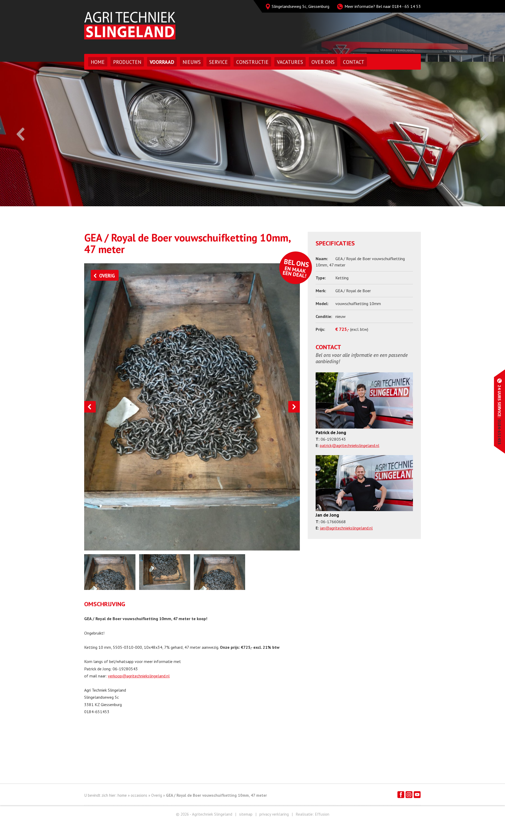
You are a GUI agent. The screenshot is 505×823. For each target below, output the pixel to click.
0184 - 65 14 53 (406, 6)
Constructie (252, 62)
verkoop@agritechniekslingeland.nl (139, 675)
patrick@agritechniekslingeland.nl (349, 445)
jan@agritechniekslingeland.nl (346, 528)
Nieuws (192, 62)
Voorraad (162, 62)
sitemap (245, 814)
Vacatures (290, 62)
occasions (139, 795)
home (122, 795)
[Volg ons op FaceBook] (400, 794)
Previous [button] (20, 134)
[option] (252, 134)
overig (107, 275)
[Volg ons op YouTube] (417, 794)
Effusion (322, 814)
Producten (127, 62)
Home (98, 62)
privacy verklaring (274, 814)
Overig (156, 795)
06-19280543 (125, 668)
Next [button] (484, 134)
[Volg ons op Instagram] (409, 794)
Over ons (323, 62)
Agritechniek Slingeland (129, 25)
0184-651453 (96, 711)
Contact (353, 62)
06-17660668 (333, 521)
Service (218, 62)
